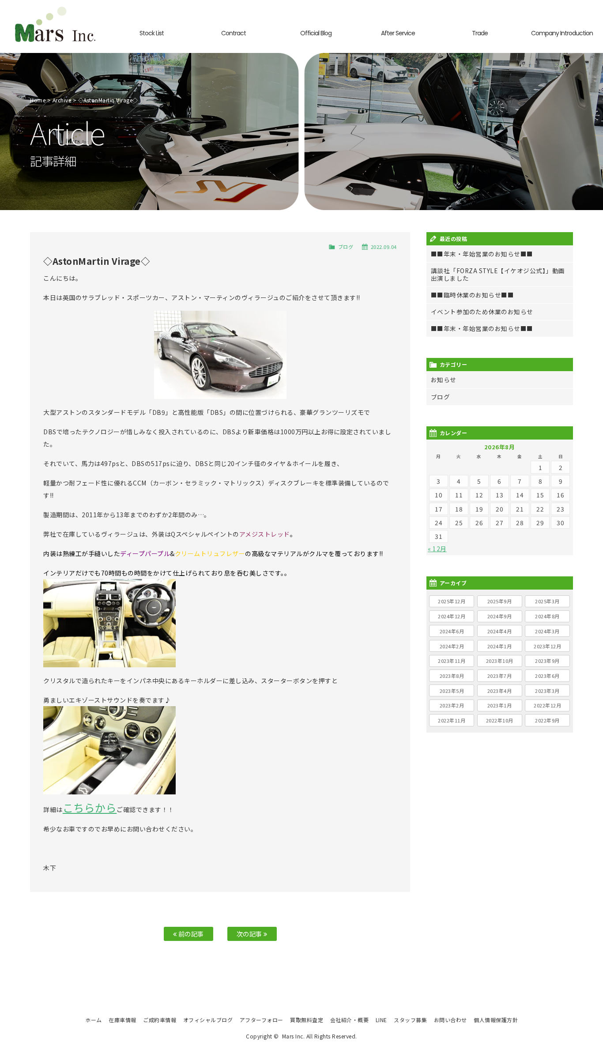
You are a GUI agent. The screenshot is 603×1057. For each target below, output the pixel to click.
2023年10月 (499, 660)
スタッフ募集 (410, 1019)
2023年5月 (452, 690)
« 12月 (437, 548)
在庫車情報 (122, 1019)
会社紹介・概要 (349, 1019)
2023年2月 (452, 705)
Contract (233, 33)
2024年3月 (547, 631)
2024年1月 (499, 646)
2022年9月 (547, 720)
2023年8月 (452, 675)
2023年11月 (451, 660)
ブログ (346, 246)
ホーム (93, 1019)
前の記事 (190, 933)
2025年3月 (547, 601)
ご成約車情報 (159, 1019)
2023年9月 (547, 660)
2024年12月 (451, 616)
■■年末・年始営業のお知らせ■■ (482, 253)
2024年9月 (499, 616)
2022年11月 (451, 720)
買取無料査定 (306, 1019)
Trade (479, 33)
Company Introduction (562, 33)
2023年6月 (547, 675)
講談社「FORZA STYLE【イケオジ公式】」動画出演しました (498, 274)
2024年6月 (452, 631)
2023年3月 (547, 690)
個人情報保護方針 (496, 1019)
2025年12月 (451, 601)
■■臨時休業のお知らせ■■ (472, 294)
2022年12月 (547, 705)
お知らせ (443, 379)
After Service (398, 33)
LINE (381, 1019)
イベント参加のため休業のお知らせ (482, 311)
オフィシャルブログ (208, 1019)
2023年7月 (499, 675)
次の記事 (250, 933)
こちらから (90, 807)
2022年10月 (499, 720)
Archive (62, 100)
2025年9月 (499, 601)
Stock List (151, 33)
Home (37, 100)
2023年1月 (499, 705)
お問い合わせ (450, 1019)
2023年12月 (547, 646)
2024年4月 (499, 631)
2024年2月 (452, 646)
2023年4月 (499, 690)
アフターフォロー (261, 1019)
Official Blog (316, 33)
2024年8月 (547, 616)
